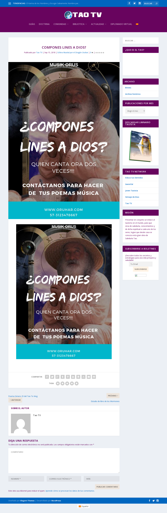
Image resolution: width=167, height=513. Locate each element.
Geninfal (129, 184)
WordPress (56, 500)
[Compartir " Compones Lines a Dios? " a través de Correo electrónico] (88, 376)
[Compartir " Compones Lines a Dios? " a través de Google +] (57, 376)
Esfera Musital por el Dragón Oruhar (72, 52)
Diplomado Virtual (121, 24)
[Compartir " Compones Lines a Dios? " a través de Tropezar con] (83, 376)
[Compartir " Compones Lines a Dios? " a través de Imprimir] (94, 376)
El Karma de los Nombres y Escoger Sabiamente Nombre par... (52, 3)
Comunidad (59, 24)
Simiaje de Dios (132, 197)
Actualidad (97, 24)
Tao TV (39, 52)
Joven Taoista (131, 190)
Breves (128, 87)
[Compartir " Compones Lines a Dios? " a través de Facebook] (47, 376)
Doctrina (44, 24)
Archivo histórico (133, 94)
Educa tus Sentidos (134, 177)
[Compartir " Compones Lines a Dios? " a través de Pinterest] (67, 376)
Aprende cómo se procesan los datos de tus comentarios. (70, 491)
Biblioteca (78, 24)
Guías (32, 24)
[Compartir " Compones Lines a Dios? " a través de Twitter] (52, 376)
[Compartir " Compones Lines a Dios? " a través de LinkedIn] (73, 376)
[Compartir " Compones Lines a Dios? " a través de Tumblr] (62, 376)
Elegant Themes (27, 500)
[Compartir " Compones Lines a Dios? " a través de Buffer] (78, 376)
